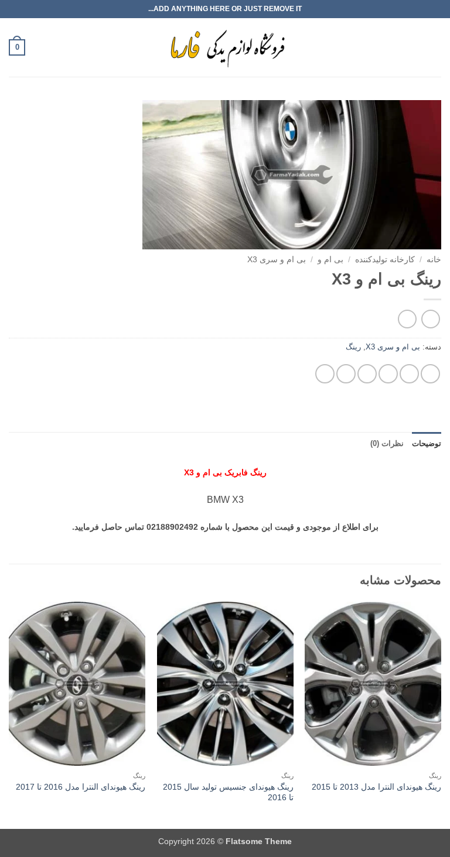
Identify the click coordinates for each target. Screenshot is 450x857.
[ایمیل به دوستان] (367, 373)
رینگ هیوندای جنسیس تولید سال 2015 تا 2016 (228, 792)
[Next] (9, 714)
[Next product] (430, 319)
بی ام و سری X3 (276, 259)
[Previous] (440, 714)
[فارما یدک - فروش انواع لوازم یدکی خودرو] (225, 47)
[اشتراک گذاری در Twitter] (388, 373)
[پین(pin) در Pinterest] (346, 373)
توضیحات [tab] (426, 443)
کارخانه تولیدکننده (385, 259)
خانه (434, 259)
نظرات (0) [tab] (387, 443)
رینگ (353, 346)
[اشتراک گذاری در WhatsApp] (430, 373)
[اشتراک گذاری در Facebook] (409, 373)
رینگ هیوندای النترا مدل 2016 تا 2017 (80, 786)
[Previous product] (407, 319)
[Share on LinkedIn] (325, 373)
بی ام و (330, 259)
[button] (434, 47)
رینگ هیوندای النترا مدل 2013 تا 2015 (376, 786)
